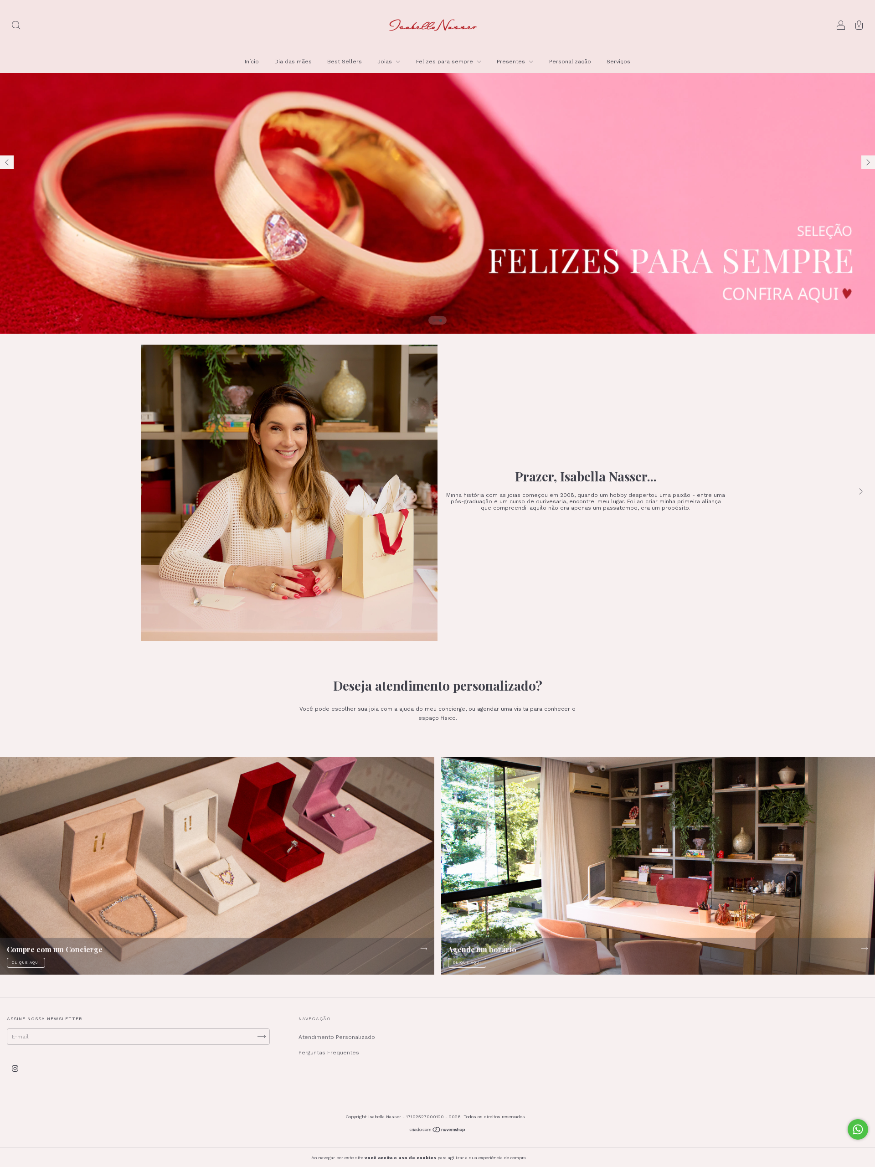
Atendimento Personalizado (337, 1037)
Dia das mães (293, 61)
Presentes (512, 61)
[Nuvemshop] (437, 1130)
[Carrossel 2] (437, 167)
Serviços (618, 61)
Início (252, 61)
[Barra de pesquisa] (16, 26)
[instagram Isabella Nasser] (15, 1068)
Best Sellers (344, 61)
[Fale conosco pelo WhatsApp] (858, 1129)
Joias (385, 61)
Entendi (549, 1157)
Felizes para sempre (445, 61)
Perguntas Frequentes (329, 1052)
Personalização (570, 61)
